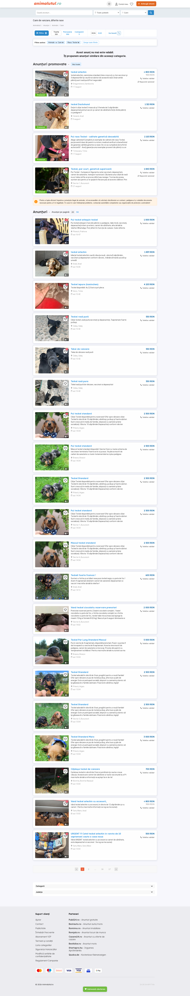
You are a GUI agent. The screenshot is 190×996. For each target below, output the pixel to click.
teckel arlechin (78, 72)
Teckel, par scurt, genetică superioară (91, 169)
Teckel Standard (79, 478)
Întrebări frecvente (44, 932)
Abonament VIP (43, 936)
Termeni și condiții (44, 941)
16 (102, 869)
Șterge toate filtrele (90, 42)
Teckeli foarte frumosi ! (83, 575)
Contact (39, 924)
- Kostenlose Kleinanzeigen (87, 954)
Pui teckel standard (81, 413)
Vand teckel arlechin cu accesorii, (89, 801)
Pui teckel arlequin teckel (84, 219)
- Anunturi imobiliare (84, 928)
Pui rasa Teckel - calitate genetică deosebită (95, 136)
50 (77, 212)
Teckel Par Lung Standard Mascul (88, 639)
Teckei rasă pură (80, 316)
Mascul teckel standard (83, 543)
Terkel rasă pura (79, 381)
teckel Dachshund (80, 104)
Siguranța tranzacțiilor (46, 949)
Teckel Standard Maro (82, 736)
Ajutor (38, 919)
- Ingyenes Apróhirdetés (81, 949)
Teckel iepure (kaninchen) (84, 284)
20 (73, 212)
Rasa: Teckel (72, 42)
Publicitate (40, 928)
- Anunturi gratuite (83, 919)
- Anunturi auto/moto (86, 924)
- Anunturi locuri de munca (87, 932)
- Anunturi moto (83, 943)
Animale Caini (55, 42)
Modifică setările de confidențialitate (45, 955)
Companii (79, 33)
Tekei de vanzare (80, 349)
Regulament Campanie (46, 960)
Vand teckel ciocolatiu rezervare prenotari (94, 607)
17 (110, 869)
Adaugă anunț (147, 4)
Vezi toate (76, 64)
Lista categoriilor (43, 945)
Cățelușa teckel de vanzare (85, 769)
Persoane (67, 33)
